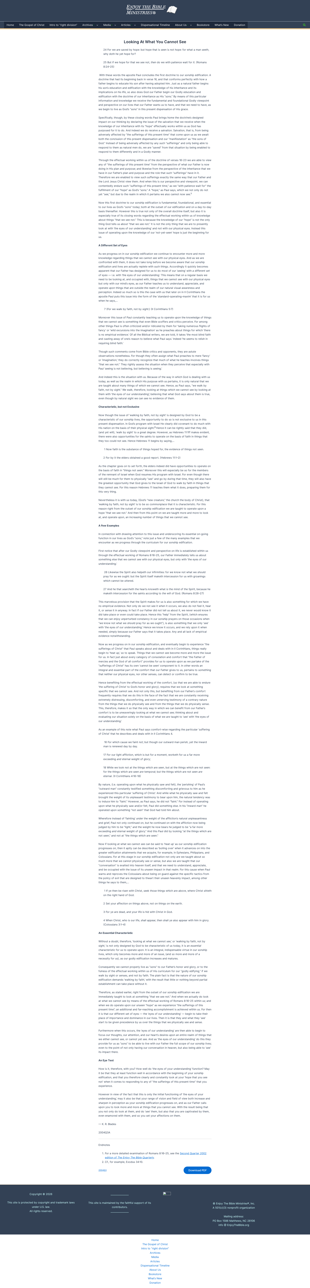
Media (155, 1257)
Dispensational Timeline (155, 1265)
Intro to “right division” (155, 1248)
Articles (155, 1261)
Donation (155, 1282)
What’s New (155, 1278)
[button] (96, 25)
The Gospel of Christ (155, 1244)
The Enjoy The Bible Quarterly (136, 1157)
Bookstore (155, 1274)
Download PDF (197, 1170)
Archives (155, 1252)
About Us (155, 1269)
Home (155, 1240)
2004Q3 (102, 1170)
